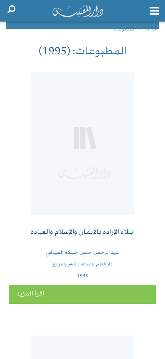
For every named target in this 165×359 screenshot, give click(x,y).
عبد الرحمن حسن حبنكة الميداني (82, 253)
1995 (82, 276)
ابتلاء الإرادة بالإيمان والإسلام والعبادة (83, 232)
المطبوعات (124, 29)
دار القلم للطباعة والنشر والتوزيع (82, 264)
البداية (151, 29)
